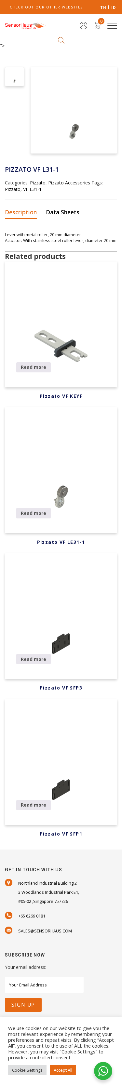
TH (103, 7)
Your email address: (25, 967)
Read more (33, 367)
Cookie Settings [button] (27, 1070)
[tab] (23, 212)
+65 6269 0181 (31, 916)
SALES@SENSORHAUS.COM (45, 931)
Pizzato (38, 183)
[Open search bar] (61, 40)
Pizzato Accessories (69, 183)
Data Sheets (62, 212)
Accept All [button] (63, 1070)
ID (113, 7)
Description (21, 212)
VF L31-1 (32, 189)
